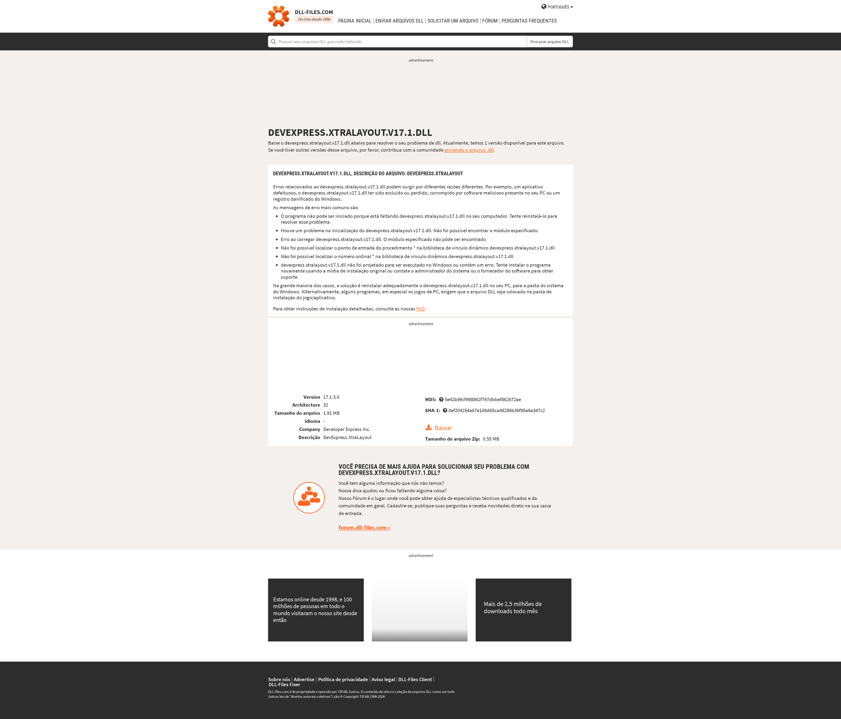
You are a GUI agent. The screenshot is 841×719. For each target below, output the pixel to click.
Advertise (304, 679)
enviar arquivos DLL (399, 20)
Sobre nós (279, 679)
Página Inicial (354, 20)
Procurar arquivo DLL (549, 41)
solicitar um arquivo (453, 20)
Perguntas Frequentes (529, 20)
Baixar (443, 428)
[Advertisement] (420, 94)
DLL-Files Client (415, 679)
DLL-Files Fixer (284, 684)
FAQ (420, 308)
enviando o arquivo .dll (468, 150)
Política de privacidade (343, 679)
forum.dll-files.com (363, 527)
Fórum (490, 20)
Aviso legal (383, 679)
